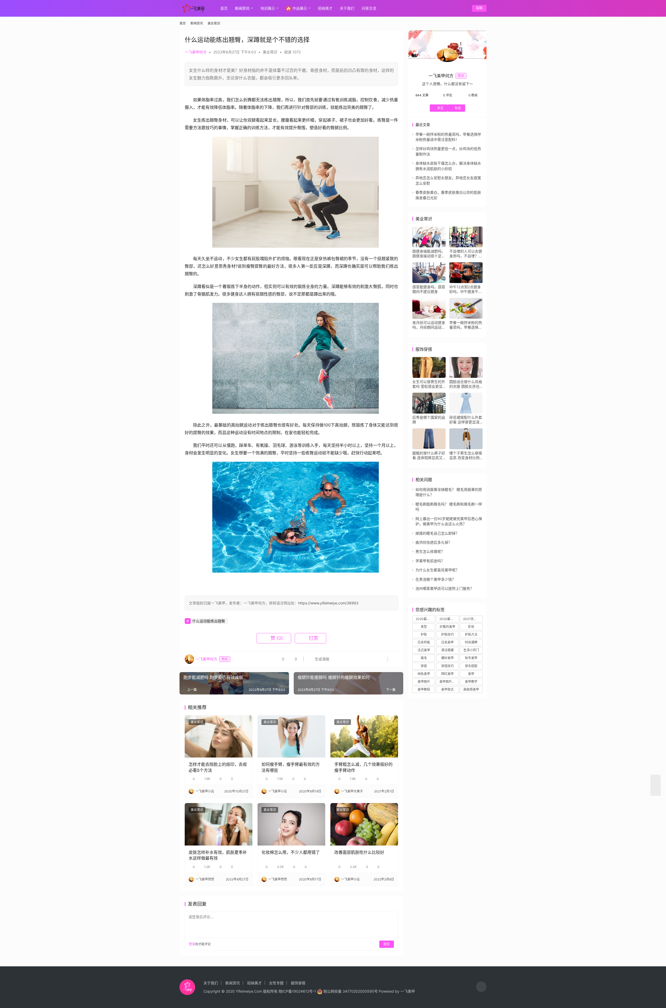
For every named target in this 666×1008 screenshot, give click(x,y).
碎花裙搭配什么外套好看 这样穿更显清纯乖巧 (465, 419)
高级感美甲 (471, 689)
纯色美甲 (424, 674)
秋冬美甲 (471, 658)
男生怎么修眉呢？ (430, 551)
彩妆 (471, 627)
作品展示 (299, 8)
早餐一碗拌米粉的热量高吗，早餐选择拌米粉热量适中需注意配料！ (465, 325)
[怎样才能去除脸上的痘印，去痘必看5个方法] (218, 736)
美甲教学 (471, 682)
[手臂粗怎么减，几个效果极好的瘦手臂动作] (364, 736)
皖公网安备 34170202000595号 (350, 991)
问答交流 (369, 8)
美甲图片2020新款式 (449, 682)
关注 (440, 108)
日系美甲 (447, 642)
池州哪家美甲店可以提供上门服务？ (444, 588)
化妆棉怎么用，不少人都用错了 (290, 852)
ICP (285, 991)
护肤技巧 (447, 634)
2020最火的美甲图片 (449, 619)
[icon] (481, 987)
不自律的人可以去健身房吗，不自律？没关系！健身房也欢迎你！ (465, 253)
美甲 (471, 674)
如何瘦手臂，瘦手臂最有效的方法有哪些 (290, 767)
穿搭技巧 (447, 666)
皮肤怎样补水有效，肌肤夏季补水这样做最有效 (218, 855)
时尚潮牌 (471, 642)
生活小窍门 (471, 650)
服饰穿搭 (298, 983)
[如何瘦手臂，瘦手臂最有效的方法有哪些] (291, 736)
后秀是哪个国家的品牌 (428, 419)
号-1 (312, 991)
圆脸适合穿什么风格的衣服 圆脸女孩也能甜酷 (465, 384)
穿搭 (424, 666)
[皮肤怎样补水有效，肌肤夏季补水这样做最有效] (218, 824)
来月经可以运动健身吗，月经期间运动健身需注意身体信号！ (428, 325)
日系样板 (424, 642)
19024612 (300, 991)
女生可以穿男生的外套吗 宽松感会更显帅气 (428, 384)
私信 (458, 108)
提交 (386, 944)
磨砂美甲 (447, 658)
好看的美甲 (447, 627)
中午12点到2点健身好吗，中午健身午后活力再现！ (465, 289)
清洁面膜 (447, 650)
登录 (192, 944)
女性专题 (276, 983)
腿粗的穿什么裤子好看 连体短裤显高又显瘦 (428, 455)
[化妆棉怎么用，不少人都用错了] (291, 824)
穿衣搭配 (471, 666)
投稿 (479, 8)
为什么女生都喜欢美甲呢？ (437, 570)
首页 (224, 8)
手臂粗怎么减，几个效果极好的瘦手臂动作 (363, 767)
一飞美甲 (407, 991)
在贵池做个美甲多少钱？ (435, 579)
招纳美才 (325, 8)
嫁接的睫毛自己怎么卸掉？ (437, 533)
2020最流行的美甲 (425, 619)
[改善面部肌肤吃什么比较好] (364, 824)
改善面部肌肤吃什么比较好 (359, 852)
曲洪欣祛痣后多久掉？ (433, 542)
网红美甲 (447, 674)
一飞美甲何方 (196, 52)
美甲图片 (424, 682)
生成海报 (321, 659)
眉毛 (424, 658)
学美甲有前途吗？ (430, 561)
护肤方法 (471, 634)
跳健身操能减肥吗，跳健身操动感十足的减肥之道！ (428, 253)
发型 (424, 627)
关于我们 (347, 8)
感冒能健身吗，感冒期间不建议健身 (428, 289)
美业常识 (270, 52)
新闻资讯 (242, 8)
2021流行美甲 (472, 619)
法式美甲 (424, 650)
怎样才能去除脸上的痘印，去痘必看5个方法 (218, 767)
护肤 (424, 634)
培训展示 (267, 8)
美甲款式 (447, 689)
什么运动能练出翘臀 (208, 621)
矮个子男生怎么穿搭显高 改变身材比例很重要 (465, 455)
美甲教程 (424, 689)
